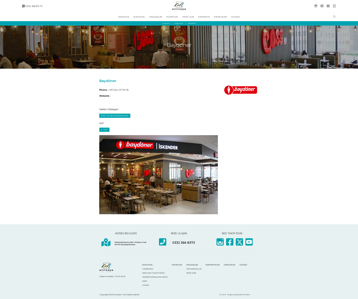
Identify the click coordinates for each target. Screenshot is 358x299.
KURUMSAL (139, 17)
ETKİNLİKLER (220, 17)
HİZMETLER (172, 17)
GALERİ (145, 285)
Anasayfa (166, 23)
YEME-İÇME (188, 17)
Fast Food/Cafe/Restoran (115, 115)
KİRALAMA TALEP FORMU (153, 273)
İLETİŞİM (235, 17)
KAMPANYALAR (213, 265)
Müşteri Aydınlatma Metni (238, 294)
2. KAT (104, 129)
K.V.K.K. (223, 294)
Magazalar (179, 23)
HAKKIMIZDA (147, 269)
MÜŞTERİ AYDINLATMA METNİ (155, 277)
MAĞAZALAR (155, 17)
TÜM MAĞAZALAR (194, 269)
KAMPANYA (204, 17)
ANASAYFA (123, 17)
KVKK (144, 281)
